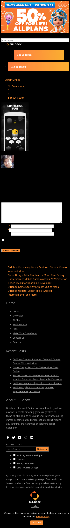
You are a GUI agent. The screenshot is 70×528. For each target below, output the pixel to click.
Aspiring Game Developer (29, 455)
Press (16, 328)
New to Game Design (27, 467)
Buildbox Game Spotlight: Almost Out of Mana (33, 286)
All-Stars (17, 320)
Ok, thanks (36, 522)
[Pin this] (22, 97)
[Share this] (9, 97)
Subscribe (42, 449)
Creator (20, 459)
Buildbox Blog (20, 324)
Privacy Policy (42, 516)
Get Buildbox (24, 54)
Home (16, 311)
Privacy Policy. (55, 487)
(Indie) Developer (25, 463)
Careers (17, 342)
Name (5, 226)
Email (5, 229)
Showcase (18, 315)
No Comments (16, 86)
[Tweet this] (11, 97)
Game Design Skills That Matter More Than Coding (36, 275)
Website (6, 233)
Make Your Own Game (25, 333)
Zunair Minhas (12, 79)
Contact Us (18, 337)
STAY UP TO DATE (14, 444)
